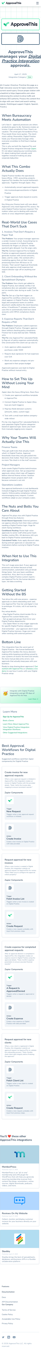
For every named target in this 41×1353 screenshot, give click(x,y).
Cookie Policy (7, 1314)
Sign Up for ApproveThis (13, 716)
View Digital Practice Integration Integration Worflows (16, 728)
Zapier (33, 148)
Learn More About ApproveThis (16, 724)
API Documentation (10, 1302)
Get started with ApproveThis (20, 667)
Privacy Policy (7, 1323)
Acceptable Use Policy (11, 1319)
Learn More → (33, 699)
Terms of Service (9, 1310)
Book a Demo (8, 720)
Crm (29, 77)
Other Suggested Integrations (15, 733)
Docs (4, 1297)
